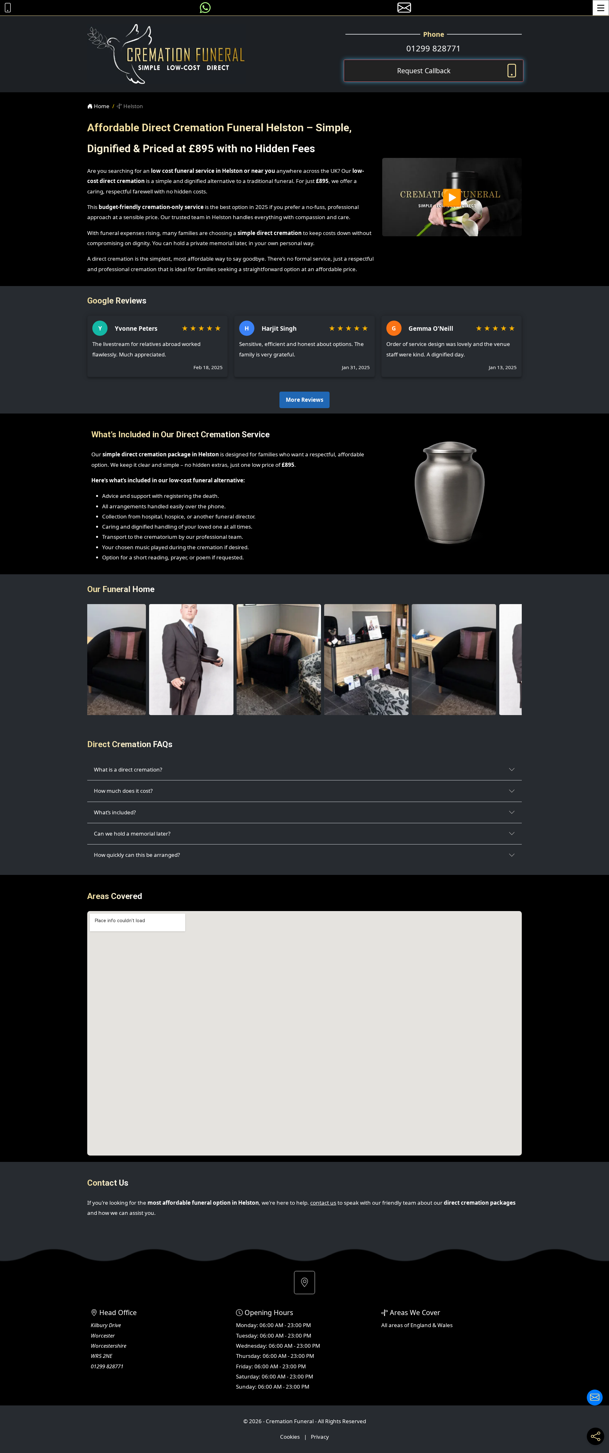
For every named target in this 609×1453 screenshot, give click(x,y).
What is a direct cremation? (128, 769)
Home (101, 106)
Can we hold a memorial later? (132, 833)
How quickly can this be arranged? (137, 854)
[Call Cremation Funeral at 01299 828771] (6, 8)
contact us (323, 1202)
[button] (304, 1282)
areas (396, 1325)
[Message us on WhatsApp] (205, 8)
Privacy (320, 1436)
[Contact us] (595, 1397)
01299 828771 (433, 48)
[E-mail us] (404, 8)
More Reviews (304, 399)
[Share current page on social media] (595, 1436)
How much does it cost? (123, 790)
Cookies (290, 1436)
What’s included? (115, 812)
